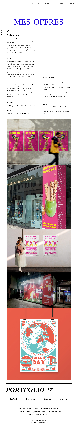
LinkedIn (14, 399)
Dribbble (63, 399)
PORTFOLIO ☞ (29, 389)
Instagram (30, 399)
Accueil (35, 3)
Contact (72, 3)
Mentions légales (46, 408)
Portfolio (47, 3)
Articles (60, 3)
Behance (47, 399)
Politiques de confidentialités (29, 408)
